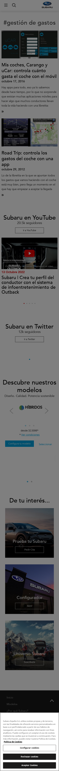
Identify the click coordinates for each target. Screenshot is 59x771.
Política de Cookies (13, 741)
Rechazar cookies (29, 756)
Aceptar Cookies (29, 765)
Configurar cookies (29, 747)
